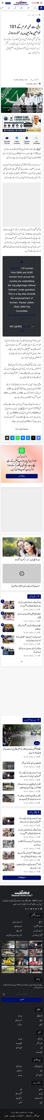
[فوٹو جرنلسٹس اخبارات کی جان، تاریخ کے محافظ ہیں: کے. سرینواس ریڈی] (8, 867)
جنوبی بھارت (19, 1043)
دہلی (29, 15)
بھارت (20, 1039)
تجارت (40, 1093)
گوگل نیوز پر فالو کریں (37, 935)
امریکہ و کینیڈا (19, 1066)
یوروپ (20, 1075)
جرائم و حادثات (38, 1098)
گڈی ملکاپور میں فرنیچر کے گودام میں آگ (31, 763)
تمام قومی (40, 1039)
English (8, 3)
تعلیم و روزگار (18, 1093)
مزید (22, 661)
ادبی (21, 1089)
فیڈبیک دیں (12, 1116)
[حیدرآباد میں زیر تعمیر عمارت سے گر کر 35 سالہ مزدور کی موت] (8, 844)
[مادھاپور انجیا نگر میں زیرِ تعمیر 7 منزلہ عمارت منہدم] (22, 969)
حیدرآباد (35, 8)
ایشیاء (8, 8)
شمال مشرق (19, 1048)
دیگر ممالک (19, 1071)
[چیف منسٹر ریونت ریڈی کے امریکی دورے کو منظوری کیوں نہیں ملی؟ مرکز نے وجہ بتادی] (8, 775)
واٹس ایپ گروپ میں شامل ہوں (14, 935)
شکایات (6, 1116)
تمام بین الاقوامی (38, 1066)
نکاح (41, 1102)
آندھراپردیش (18, 1020)
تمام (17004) (21, 877)
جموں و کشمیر (39, 1043)
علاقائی (21, 8)
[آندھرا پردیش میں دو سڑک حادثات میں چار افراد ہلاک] (8, 961)
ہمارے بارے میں (17, 922)
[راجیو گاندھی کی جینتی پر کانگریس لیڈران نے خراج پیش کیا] (8, 616)
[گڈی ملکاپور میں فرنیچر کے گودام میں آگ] (8, 766)
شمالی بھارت (39, 1052)
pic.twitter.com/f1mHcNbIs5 (21, 317)
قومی (15, 8)
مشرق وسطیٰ (39, 1075)
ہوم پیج (40, 922)
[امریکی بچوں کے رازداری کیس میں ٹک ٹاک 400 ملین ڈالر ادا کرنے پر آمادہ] (22, 961)
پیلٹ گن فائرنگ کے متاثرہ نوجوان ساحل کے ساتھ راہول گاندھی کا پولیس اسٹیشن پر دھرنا (29, 604)
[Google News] (21, 429)
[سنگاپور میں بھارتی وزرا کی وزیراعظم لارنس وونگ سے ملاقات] (8, 628)
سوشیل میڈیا (19, 1098)
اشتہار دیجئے (19, 931)
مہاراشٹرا (20, 1025)
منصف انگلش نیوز (38, 926)
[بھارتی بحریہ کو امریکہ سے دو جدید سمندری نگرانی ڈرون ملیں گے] (8, 651)
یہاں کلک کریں (22, 476)
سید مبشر (32, 80)
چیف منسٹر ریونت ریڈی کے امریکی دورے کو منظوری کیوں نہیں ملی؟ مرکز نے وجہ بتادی (30, 820)
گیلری (20, 1102)
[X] (38, 909)
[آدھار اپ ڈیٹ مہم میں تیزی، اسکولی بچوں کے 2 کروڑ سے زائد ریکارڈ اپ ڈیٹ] (8, 639)
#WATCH (15, 268)
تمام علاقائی (39, 1016)
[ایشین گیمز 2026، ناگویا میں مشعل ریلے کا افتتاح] (35, 953)
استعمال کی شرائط (20, 1116)
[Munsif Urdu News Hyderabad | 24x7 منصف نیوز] (21, 3)
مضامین (40, 1089)
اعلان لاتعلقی (37, 1116)
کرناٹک (40, 1025)
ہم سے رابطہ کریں (37, 931)
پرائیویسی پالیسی (29, 1116)
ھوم (37, 15)
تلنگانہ (28, 8)
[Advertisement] (21, 67)
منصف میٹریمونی (18, 926)
